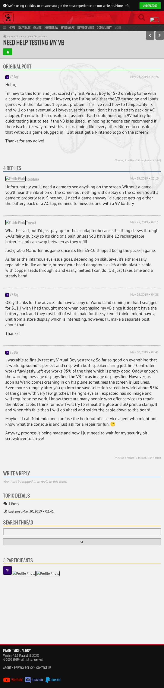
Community (104, 27)
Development (85, 27)
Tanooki (31, 223)
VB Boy (14, 76)
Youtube (17, 680)
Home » (10, 36)
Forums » (21, 36)
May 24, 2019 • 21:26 (144, 77)
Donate (56, 680)
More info (122, 5)
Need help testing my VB (33, 42)
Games (37, 27)
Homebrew (51, 27)
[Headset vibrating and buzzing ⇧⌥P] (150, 35)
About (7, 667)
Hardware (68, 27)
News (12, 27)
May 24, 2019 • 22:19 (144, 178)
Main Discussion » (37, 36)
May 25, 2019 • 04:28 (144, 294)
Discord (37, 680)
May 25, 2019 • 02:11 (144, 222)
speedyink (32, 179)
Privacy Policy (24, 667)
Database (24, 27)
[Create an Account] (7, 51)
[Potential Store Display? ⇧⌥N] (159, 35)
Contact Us (43, 667)
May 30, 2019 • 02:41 (144, 352)
